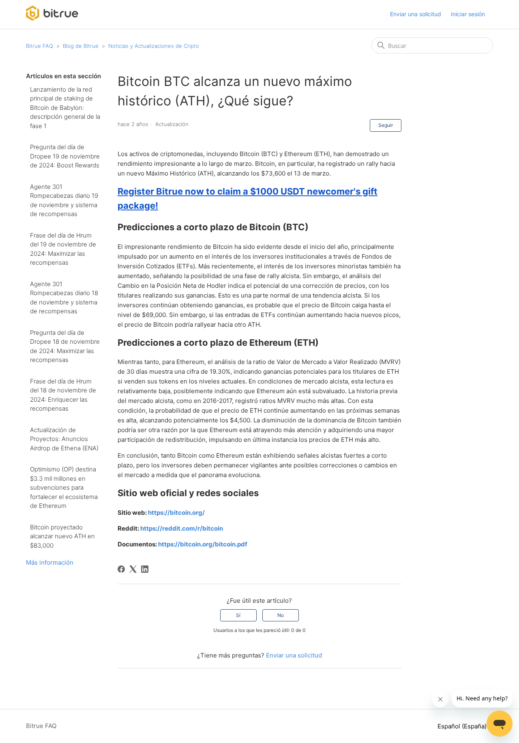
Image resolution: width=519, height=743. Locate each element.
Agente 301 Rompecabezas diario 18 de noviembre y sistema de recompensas (64, 297)
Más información (49, 562)
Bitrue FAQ (39, 46)
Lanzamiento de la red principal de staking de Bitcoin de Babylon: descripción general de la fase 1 (65, 108)
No (280, 615)
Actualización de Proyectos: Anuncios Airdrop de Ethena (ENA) (64, 439)
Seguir (385, 125)
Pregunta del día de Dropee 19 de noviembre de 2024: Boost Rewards (65, 156)
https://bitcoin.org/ (176, 512)
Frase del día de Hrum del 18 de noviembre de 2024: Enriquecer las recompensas (63, 395)
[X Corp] (133, 569)
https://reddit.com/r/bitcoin (181, 528)
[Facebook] (121, 569)
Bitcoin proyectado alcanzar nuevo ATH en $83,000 (62, 536)
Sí (238, 615)
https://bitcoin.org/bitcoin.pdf (202, 544)
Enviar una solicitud (415, 14)
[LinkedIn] (144, 569)
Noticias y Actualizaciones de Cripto (153, 46)
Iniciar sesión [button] (468, 14)
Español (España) (463, 726)
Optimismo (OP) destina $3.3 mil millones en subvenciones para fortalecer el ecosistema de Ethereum (64, 487)
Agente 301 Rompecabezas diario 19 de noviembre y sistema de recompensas (64, 200)
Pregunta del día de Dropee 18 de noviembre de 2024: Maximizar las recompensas (65, 346)
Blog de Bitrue (81, 46)
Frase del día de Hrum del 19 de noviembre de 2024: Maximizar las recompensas (63, 249)
